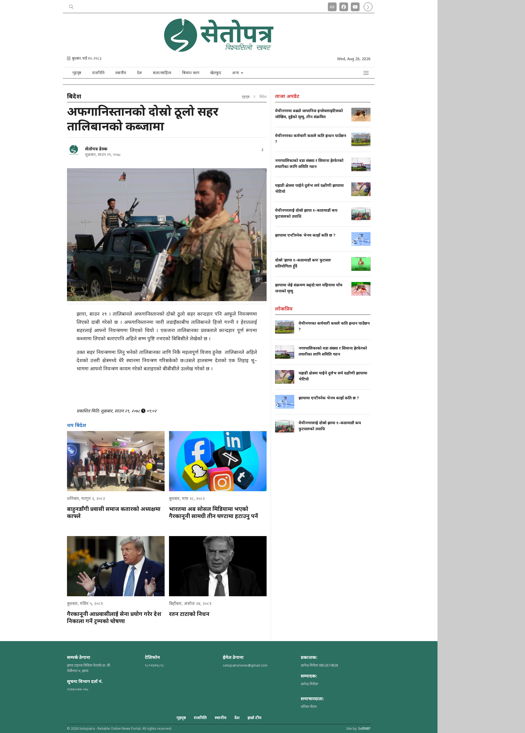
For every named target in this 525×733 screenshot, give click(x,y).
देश (139, 72)
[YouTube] (355, 5)
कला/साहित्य (162, 72)
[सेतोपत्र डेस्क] (74, 150)
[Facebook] (343, 5)
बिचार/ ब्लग (190, 72)
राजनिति (98, 72)
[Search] (71, 5)
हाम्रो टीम (254, 717)
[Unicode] (332, 5)
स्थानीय (120, 72)
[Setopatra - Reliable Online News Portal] (218, 49)
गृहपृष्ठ (76, 72)
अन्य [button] (236, 72)
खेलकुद (215, 72)
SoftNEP (364, 728)
